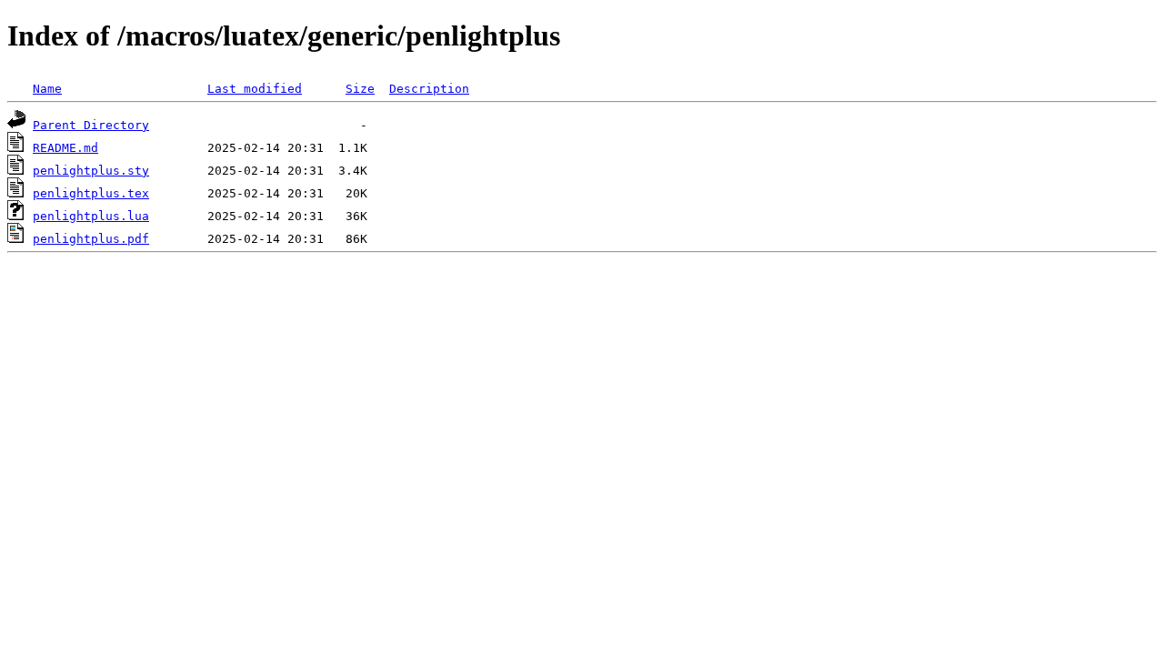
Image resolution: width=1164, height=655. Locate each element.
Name (47, 89)
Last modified (254, 89)
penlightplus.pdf (91, 239)
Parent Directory (91, 125)
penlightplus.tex (91, 193)
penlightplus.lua (91, 216)
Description (429, 89)
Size (360, 89)
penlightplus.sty (91, 170)
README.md (65, 148)
